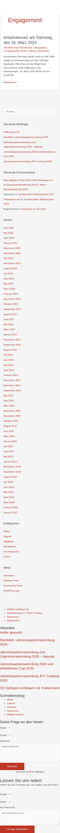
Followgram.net (12, 199)
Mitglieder (9, 541)
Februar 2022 (11, 375)
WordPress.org (11, 591)
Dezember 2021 (12, 380)
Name (3, 728)
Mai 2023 (8, 324)
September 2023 (12, 309)
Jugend (7, 536)
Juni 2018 (9, 487)
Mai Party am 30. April (33, 209)
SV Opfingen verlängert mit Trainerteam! (30, 688)
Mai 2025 (8, 258)
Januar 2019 (10, 462)
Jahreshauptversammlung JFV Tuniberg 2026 (28, 161)
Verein (23, 51)
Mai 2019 (8, 456)
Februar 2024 (11, 294)
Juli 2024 (8, 273)
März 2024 (9, 289)
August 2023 (10, 314)
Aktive (7, 531)
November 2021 (12, 385)
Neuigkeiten (40, 47)
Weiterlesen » (11, 82)
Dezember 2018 (12, 466)
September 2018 (12, 472)
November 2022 (12, 339)
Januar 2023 (10, 334)
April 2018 (9, 497)
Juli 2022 (8, 355)
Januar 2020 (10, 441)
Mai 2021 (8, 395)
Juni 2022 (9, 360)
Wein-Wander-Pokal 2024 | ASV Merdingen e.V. (29, 180)
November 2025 (12, 253)
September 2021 (12, 390)
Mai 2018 (8, 492)
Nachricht (5, 741)
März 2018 (9, 502)
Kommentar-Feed (13, 585)
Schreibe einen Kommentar (18, 47)
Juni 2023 (9, 319)
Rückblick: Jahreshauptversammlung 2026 (26, 137)
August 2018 (10, 477)
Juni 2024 (9, 279)
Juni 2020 (9, 431)
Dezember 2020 (12, 411)
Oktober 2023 (11, 304)
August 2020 (10, 426)
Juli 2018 (8, 482)
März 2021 (9, 406)
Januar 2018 (10, 512)
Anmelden (9, 575)
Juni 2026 (9, 228)
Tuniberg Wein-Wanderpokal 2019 (36, 194)
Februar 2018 (11, 507)
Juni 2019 (9, 451)
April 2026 (9, 238)
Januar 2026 (10, 243)
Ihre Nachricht (7, 807)
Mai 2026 (8, 233)
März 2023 (9, 329)
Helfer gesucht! (12, 132)
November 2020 (12, 416)
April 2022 (9, 370)
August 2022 (10, 350)
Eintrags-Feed (11, 580)
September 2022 (12, 345)
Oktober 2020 (11, 421)
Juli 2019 (8, 446)
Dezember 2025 (12, 248)
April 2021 (9, 400)
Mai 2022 (8, 365)
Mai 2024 (8, 283)
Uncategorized (11, 51)
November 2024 (12, 263)
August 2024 (10, 268)
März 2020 (9, 436)
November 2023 (12, 299)
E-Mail (3, 735)
